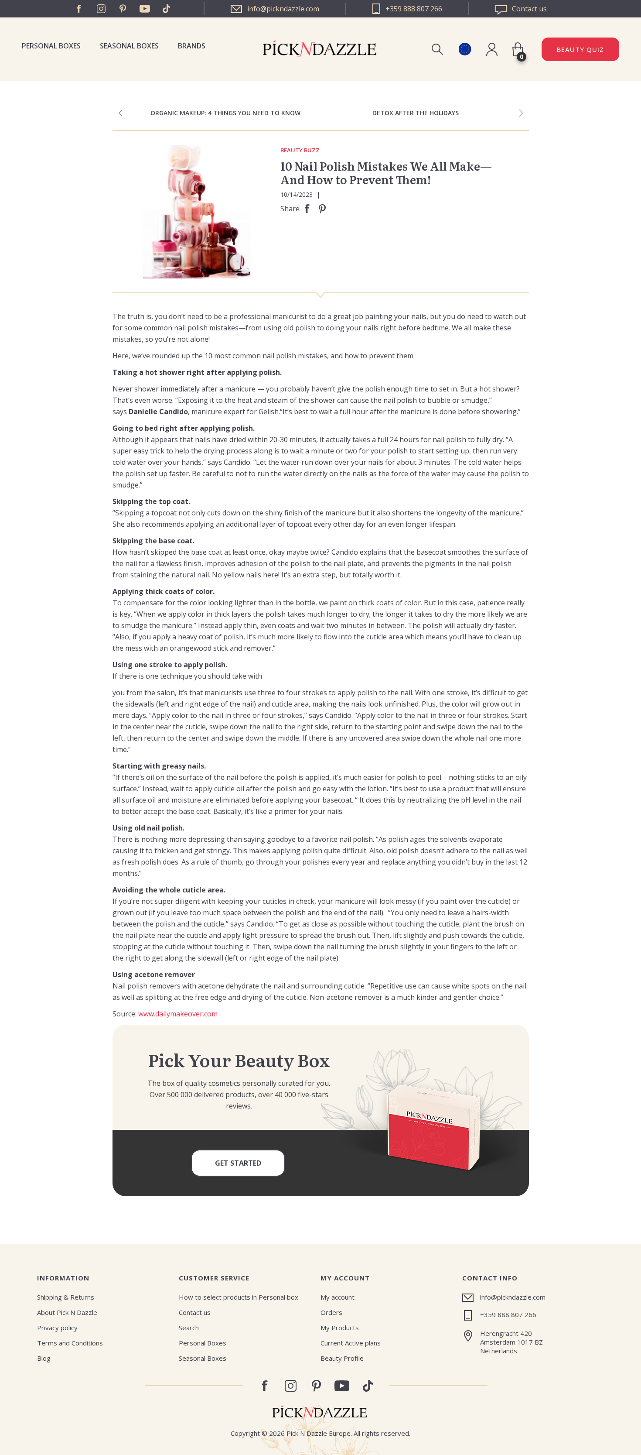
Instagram (101, 8)
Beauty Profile (342, 1358)
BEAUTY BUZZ (300, 150)
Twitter (166, 8)
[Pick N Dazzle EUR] (464, 49)
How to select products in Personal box (238, 1297)
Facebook (79, 8)
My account (337, 1297)
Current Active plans (350, 1342)
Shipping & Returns (65, 1297)
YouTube (145, 8)
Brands (191, 46)
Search (189, 1327)
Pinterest (123, 8)
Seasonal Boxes (129, 46)
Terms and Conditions (70, 1342)
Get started (238, 1163)
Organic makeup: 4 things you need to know (225, 113)
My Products (339, 1327)
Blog (44, 1358)
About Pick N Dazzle (67, 1312)
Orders (331, 1312)
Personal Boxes (51, 46)
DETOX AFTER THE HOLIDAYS (415, 113)
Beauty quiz (580, 49)
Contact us (195, 1312)
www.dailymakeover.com (178, 1014)
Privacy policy (57, 1327)
